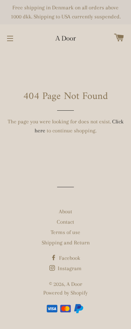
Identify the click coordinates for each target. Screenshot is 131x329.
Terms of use (65, 232)
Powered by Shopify (65, 293)
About (65, 211)
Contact (65, 222)
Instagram (69, 268)
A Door (74, 284)
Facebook (69, 258)
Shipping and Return (66, 242)
